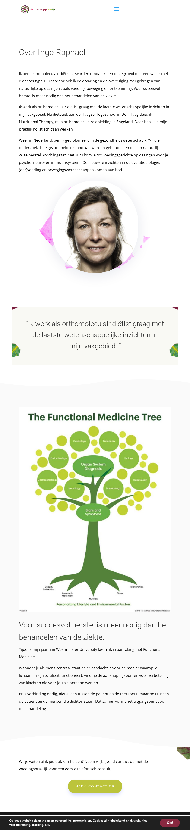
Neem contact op (95, 786)
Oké (170, 823)
